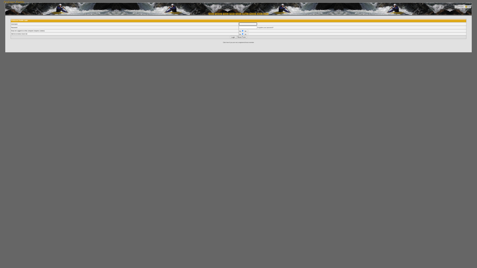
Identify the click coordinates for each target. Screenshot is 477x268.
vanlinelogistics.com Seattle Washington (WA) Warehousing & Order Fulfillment (71, 1)
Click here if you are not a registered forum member (238, 42)
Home (211, 14)
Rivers (260, 14)
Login (469, 6)
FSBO (232, 14)
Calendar (218, 14)
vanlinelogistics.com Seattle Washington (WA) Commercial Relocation (116, 1)
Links (266, 14)
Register (461, 6)
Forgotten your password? (265, 27)
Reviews (253, 14)
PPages (245, 14)
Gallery (238, 14)
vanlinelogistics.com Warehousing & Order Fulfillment (154, 1)
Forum (225, 14)
